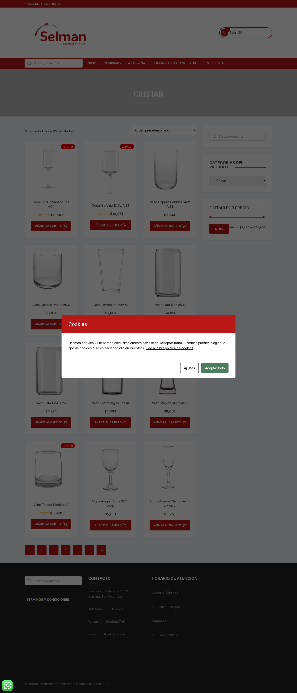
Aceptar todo (215, 368)
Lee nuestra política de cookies (169, 348)
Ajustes (189, 368)
